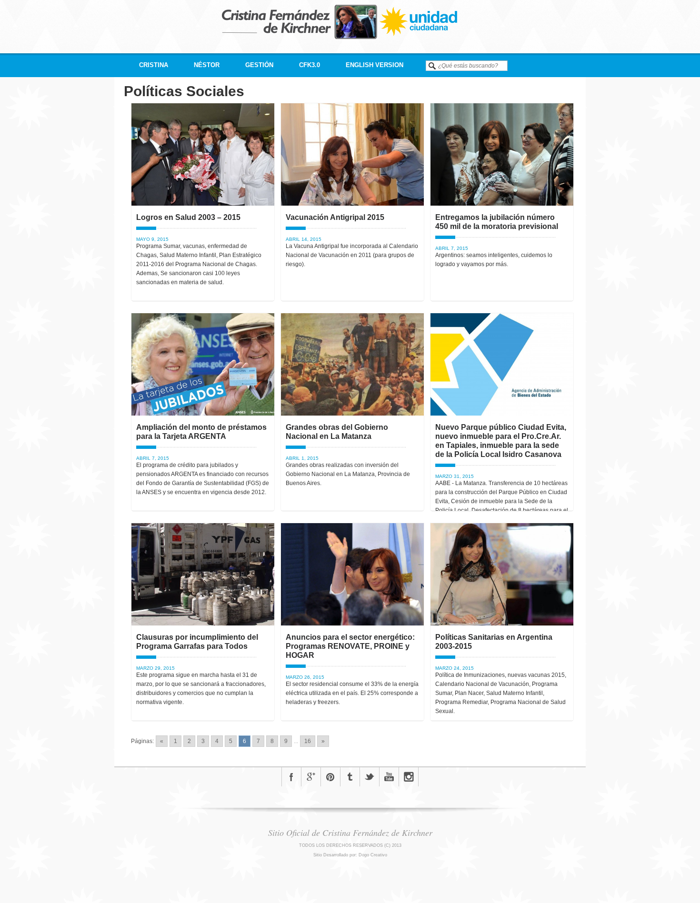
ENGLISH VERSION (374, 65)
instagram (408, 776)
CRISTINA (153, 65)
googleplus (310, 776)
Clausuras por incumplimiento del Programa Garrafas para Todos (197, 641)
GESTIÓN (259, 65)
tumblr (350, 776)
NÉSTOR (207, 65)
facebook (291, 776)
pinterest (330, 776)
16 (307, 741)
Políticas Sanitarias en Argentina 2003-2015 (493, 641)
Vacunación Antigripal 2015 (335, 217)
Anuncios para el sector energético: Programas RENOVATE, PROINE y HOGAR (350, 646)
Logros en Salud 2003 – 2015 (188, 217)
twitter (369, 776)
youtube (389, 776)
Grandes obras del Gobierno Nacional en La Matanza (337, 431)
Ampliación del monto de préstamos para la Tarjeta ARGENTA (201, 431)
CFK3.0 (309, 65)
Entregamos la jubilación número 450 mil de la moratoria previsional (496, 221)
